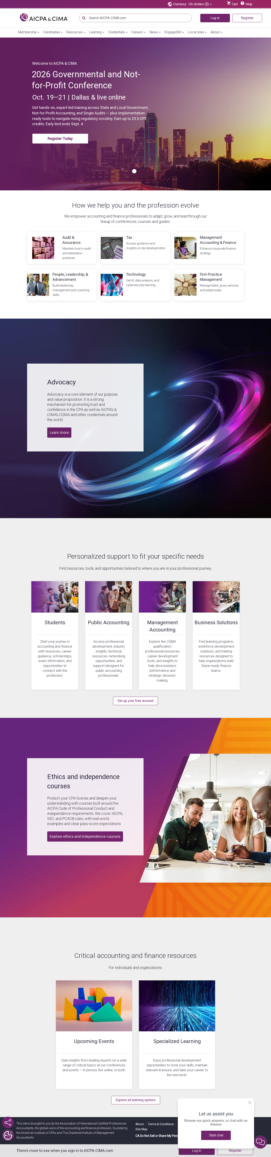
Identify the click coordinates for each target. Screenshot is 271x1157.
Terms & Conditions (162, 1124)
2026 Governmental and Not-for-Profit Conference (86, 79)
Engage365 (173, 32)
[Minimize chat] (260, 1142)
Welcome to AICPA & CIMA (54, 63)
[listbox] (200, 4)
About (215, 32)
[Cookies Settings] (8, 1135)
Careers (137, 32)
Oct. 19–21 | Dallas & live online (79, 97)
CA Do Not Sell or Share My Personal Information (168, 1135)
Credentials (116, 32)
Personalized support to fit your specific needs (135, 556)
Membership (27, 32)
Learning (95, 32)
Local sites (196, 32)
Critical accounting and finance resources (135, 956)
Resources (74, 32)
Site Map (141, 1129)
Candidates (51, 32)
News (153, 32)
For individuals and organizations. (135, 967)
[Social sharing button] (8, 1122)
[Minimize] (249, 1102)
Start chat (216, 1135)
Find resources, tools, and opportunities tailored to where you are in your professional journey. (135, 568)
